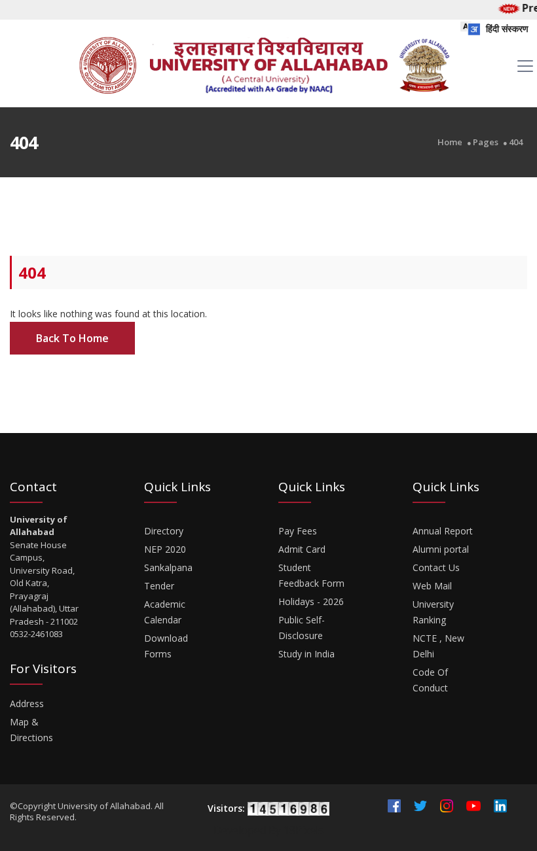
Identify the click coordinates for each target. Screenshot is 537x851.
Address (27, 703)
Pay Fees (297, 531)
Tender (159, 586)
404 (516, 142)
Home (449, 142)
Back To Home (72, 338)
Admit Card (301, 549)
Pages (485, 142)
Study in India (306, 654)
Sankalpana (168, 567)
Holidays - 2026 (311, 601)
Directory (163, 531)
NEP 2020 (165, 549)
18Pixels (304, 830)
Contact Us (436, 567)
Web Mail (432, 586)
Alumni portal (441, 549)
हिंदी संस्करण (505, 28)
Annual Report (443, 531)
